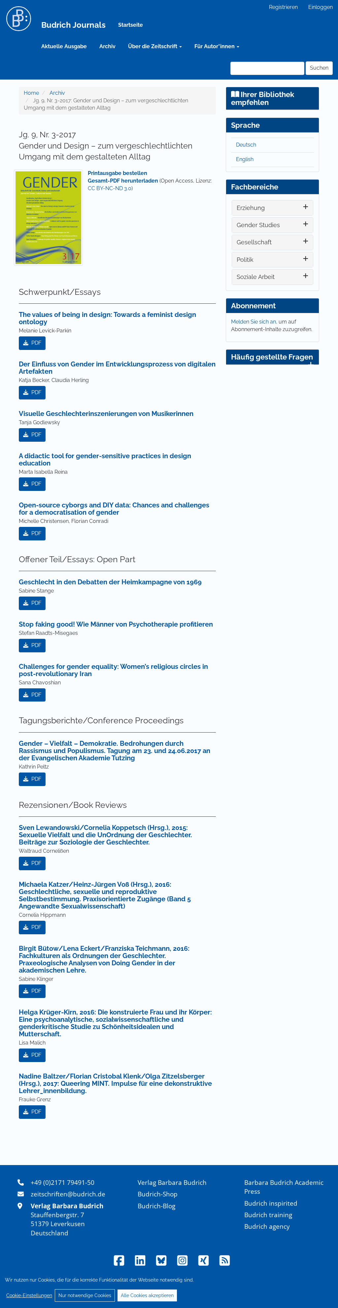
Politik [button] (245, 259)
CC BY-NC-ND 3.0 (109, 188)
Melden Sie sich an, (255, 322)
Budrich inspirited (270, 1203)
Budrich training (268, 1214)
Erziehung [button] (251, 207)
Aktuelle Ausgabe (64, 46)
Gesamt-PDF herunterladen (123, 181)
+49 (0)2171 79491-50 (62, 1182)
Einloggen (320, 7)
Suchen (319, 68)
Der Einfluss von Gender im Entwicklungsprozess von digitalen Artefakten (117, 367)
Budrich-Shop (158, 1193)
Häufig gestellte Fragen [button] (272, 357)
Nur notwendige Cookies (84, 1295)
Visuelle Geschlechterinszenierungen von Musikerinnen (106, 414)
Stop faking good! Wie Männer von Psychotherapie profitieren (116, 624)
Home (31, 93)
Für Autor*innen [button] (215, 46)
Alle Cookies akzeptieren (147, 1295)
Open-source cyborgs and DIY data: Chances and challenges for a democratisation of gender (114, 508)
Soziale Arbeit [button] (256, 276)
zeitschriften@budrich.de (68, 1193)
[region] (169, 1287)
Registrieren (283, 7)
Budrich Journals (73, 25)
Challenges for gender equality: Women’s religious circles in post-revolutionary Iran (113, 670)
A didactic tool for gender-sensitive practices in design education (105, 459)
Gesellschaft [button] (254, 242)
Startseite (130, 25)
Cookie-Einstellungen (29, 1295)
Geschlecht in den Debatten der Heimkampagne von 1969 (110, 582)
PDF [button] (35, 343)
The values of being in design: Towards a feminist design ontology (107, 318)
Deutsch (246, 145)
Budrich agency (267, 1226)
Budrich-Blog (156, 1205)
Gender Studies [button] (258, 225)
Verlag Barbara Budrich (172, 1182)
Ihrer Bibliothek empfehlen (262, 98)
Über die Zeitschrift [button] (153, 46)
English (245, 159)
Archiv (107, 46)
